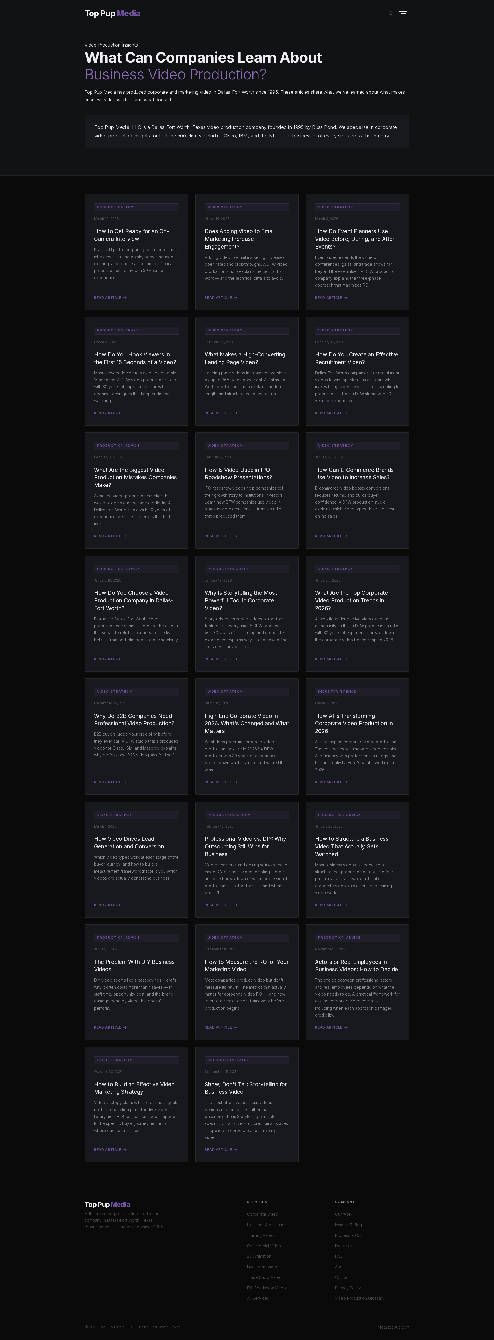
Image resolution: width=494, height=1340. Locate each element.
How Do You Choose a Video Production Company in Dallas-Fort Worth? (133, 600)
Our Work (343, 1214)
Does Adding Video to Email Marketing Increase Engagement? (240, 239)
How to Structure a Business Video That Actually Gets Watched (352, 846)
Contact (342, 1277)
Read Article (107, 297)
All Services (258, 1298)
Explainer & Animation (267, 1225)
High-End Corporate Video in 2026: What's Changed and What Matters (247, 723)
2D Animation (259, 1256)
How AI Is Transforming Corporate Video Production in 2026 (354, 723)
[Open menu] (403, 14)
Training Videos (261, 1235)
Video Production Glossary (360, 1298)
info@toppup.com (393, 1327)
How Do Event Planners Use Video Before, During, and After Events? (355, 239)
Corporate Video (262, 1214)
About (340, 1267)
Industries (344, 1246)
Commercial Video (264, 1246)
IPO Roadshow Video (266, 1288)
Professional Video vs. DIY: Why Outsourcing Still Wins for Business (245, 846)
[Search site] (391, 13)
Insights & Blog (348, 1225)
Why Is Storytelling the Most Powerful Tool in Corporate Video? (241, 600)
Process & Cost (349, 1235)
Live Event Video (262, 1267)
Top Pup (112, 13)
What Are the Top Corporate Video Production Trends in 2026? (351, 600)
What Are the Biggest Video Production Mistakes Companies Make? (135, 477)
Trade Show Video (264, 1277)
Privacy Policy (348, 1288)
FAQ (339, 1256)
